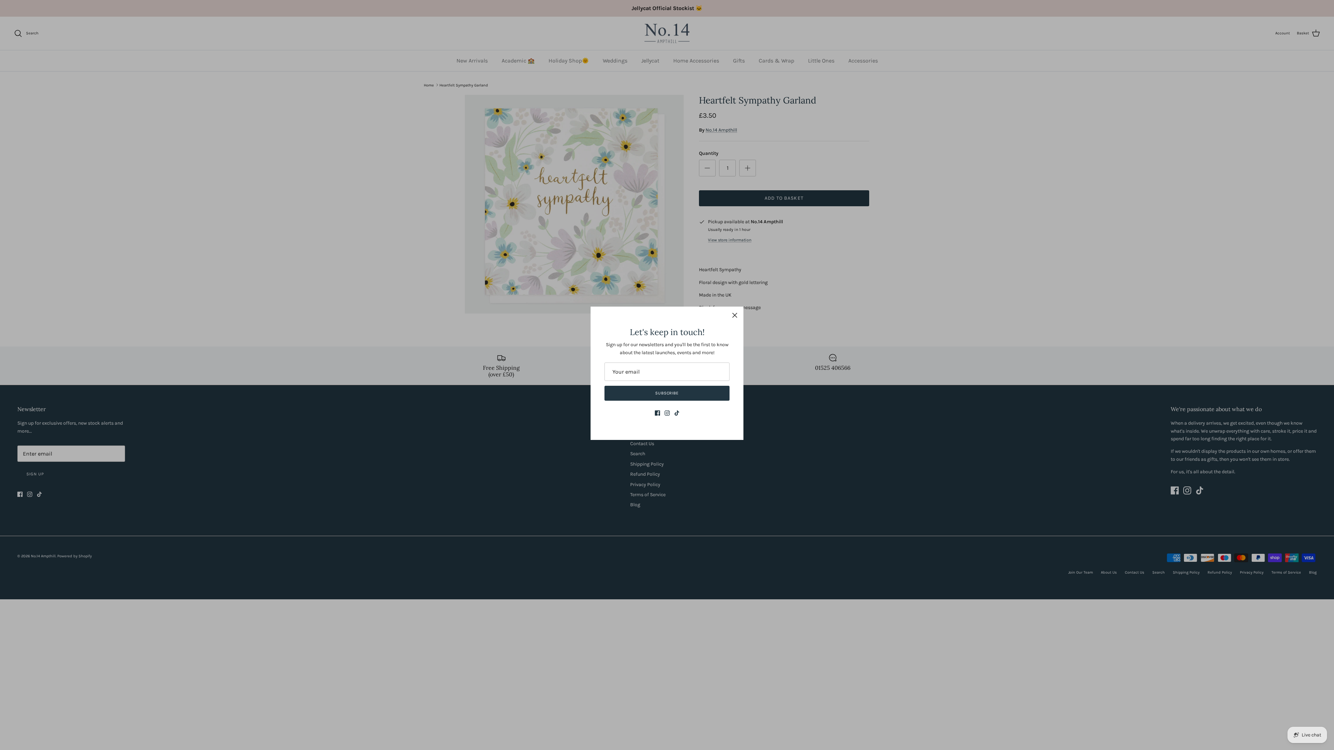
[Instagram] (667, 413)
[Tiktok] (677, 413)
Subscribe (667, 393)
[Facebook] (657, 413)
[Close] (734, 315)
